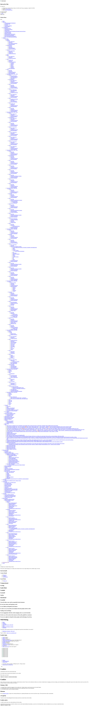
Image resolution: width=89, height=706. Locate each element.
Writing (8, 473)
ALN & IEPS (11, 545)
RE (13, 252)
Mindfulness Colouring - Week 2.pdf (8, 631)
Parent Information (12, 44)
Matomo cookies (5, 693)
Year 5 (8, 59)
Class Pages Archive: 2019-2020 (7, 624)
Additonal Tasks (11, 551)
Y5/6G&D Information (14, 386)
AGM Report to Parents (8, 29)
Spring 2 (12, 65)
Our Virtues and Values (8, 484)
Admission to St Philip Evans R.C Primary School (13, 480)
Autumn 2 (12, 63)
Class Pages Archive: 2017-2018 (12, 330)
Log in (2, 13)
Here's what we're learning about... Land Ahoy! (18, 397)
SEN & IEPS (11, 507)
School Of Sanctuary (8, 33)
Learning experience (14, 201)
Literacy (14, 249)
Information (13, 357)
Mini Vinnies (7, 423)
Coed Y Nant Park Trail (8, 497)
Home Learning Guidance (13, 505)
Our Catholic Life (11, 41)
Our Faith (10, 46)
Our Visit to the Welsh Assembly (12, 410)
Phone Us (4, 575)
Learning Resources (14, 340)
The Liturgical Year (8, 486)
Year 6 (8, 69)
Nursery (8, 39)
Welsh (14, 289)
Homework (10, 42)
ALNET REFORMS (12, 458)
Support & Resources (10, 414)
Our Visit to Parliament (10, 408)
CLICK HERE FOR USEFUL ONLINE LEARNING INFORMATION (25, 247)
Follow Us (5, 580)
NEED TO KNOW (14, 334)
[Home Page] (0, 565)
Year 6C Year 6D (11, 364)
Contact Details (7, 26)
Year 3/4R (10, 400)
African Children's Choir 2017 (11, 449)
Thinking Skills (13, 222)
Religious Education (8, 485)
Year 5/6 (10, 403)
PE (13, 258)
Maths (14, 248)
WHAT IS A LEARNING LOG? (18, 387)
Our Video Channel (8, 451)
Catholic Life (11, 52)
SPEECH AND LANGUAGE (14, 457)
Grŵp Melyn (13, 346)
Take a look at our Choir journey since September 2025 (16, 435)
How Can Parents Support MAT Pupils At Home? (17, 464)
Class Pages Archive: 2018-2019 (12, 280)
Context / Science (15, 256)
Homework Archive (16, 361)
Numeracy (14, 290)
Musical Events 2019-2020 (11, 442)
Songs (12, 355)
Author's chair (15, 316)
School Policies (7, 30)
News (12, 380)
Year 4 (8, 55)
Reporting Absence (8, 466)
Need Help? (9, 501)
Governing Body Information (9, 35)
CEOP (3, 638)
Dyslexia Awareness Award (13, 460)
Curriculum (4, 493)
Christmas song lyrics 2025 (11, 434)
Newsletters (13, 284)
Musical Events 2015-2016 (11, 448)
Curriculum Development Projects (10, 495)
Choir (5, 424)
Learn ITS (12, 348)
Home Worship (11, 515)
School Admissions (8, 28)
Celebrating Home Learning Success (15, 508)
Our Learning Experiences (13, 43)
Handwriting (9, 475)
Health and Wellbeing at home (9, 499)
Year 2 (10, 88)
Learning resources (14, 338)
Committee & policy (10, 415)
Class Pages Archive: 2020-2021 (12, 188)
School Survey (4, 643)
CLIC (12, 347)
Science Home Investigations (19, 251)
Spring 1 (12, 64)
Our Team (6, 24)
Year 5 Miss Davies (14, 363)
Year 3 (8, 54)
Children (3, 37)
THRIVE (10, 456)
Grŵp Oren (12, 344)
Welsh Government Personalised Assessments (12, 469)
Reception (8, 40)
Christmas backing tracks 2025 (12, 433)
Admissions (4, 479)
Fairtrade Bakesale (10, 421)
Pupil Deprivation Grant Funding (10, 34)
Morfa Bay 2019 (13, 323)
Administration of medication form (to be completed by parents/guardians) (17, 478)
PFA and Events (7, 470)
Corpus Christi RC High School (10, 492)
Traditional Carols (9, 432)
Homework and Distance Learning (16, 200)
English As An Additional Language (12, 453)
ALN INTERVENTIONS (13, 459)
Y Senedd (6, 405)
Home (3, 21)
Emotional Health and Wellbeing (14, 461)
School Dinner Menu (8, 465)
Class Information (13, 336)
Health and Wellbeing (8, 419)
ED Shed (3, 642)
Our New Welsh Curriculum (9, 494)
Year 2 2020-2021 (14, 244)
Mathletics (4, 639)
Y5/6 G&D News (14, 389)
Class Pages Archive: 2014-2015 (12, 392)
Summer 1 (12, 66)
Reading (8, 474)
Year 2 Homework (14, 396)
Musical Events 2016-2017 (11, 447)
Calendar (6, 467)
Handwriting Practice (16, 226)
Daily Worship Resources (13, 502)
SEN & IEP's (11, 538)
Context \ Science (15, 250)
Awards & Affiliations (8, 25)
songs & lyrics (15, 314)
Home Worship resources (13, 525)
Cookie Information (5, 661)
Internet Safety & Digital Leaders (10, 413)
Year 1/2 (8, 49)
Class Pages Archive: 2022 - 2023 (12, 112)
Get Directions (5, 576)
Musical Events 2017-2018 (11, 446)
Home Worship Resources (13, 518)
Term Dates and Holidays (9, 468)
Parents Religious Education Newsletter (11, 489)
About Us (4, 22)
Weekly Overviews (12, 555)
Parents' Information (14, 207)
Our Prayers (6, 487)
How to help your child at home (10, 471)
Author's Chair (13, 310)
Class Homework (13, 367)
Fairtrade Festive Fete (10, 422)
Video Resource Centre (8, 416)
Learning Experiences (12, 53)
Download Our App (5, 562)
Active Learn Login (5, 646)
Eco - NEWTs (7, 411)
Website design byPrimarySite (7, 664)
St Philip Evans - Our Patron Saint (10, 482)
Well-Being (14, 253)
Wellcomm (8, 477)
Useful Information (14, 375)
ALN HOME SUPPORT (13, 455)
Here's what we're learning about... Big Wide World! (19, 398)
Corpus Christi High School (7, 640)
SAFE (12, 349)
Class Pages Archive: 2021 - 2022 (12, 150)
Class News (13, 351)
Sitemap (3, 660)
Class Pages (6, 38)
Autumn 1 (12, 62)
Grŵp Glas (12, 345)
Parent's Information (14, 101)
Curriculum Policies (8, 32)
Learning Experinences (14, 191)
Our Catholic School (8, 483)
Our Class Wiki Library (14, 368)
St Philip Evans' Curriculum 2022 (10, 496)
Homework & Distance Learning (16, 176)
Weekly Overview (12, 504)
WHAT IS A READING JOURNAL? (19, 388)
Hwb (3, 645)
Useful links (13, 353)
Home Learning (13, 282)
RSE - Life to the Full (10, 472)
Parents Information (14, 139)
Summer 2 (12, 67)
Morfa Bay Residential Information (16, 391)
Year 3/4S (10, 401)
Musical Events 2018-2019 (11, 445)
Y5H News (12, 383)
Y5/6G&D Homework (14, 390)
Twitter (3, 637)
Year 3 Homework (14, 376)
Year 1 (10, 84)
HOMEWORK (13, 333)
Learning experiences (14, 212)
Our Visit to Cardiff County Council (12, 409)
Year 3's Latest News (14, 377)
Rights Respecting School (9, 418)
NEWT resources (9, 412)
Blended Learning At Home (9, 500)
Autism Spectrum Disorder (13, 462)
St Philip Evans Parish (8, 488)
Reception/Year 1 (9, 45)
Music (14, 259)
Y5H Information (13, 384)
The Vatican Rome (8, 491)
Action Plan (8, 406)
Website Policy (4, 662)
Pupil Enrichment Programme (9, 417)
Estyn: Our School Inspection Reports (11, 36)
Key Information (5, 27)
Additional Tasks (11, 506)
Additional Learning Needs (9, 452)
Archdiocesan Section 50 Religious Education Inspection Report (15, 31)
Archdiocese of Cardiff (8, 490)
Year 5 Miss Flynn (14, 359)
